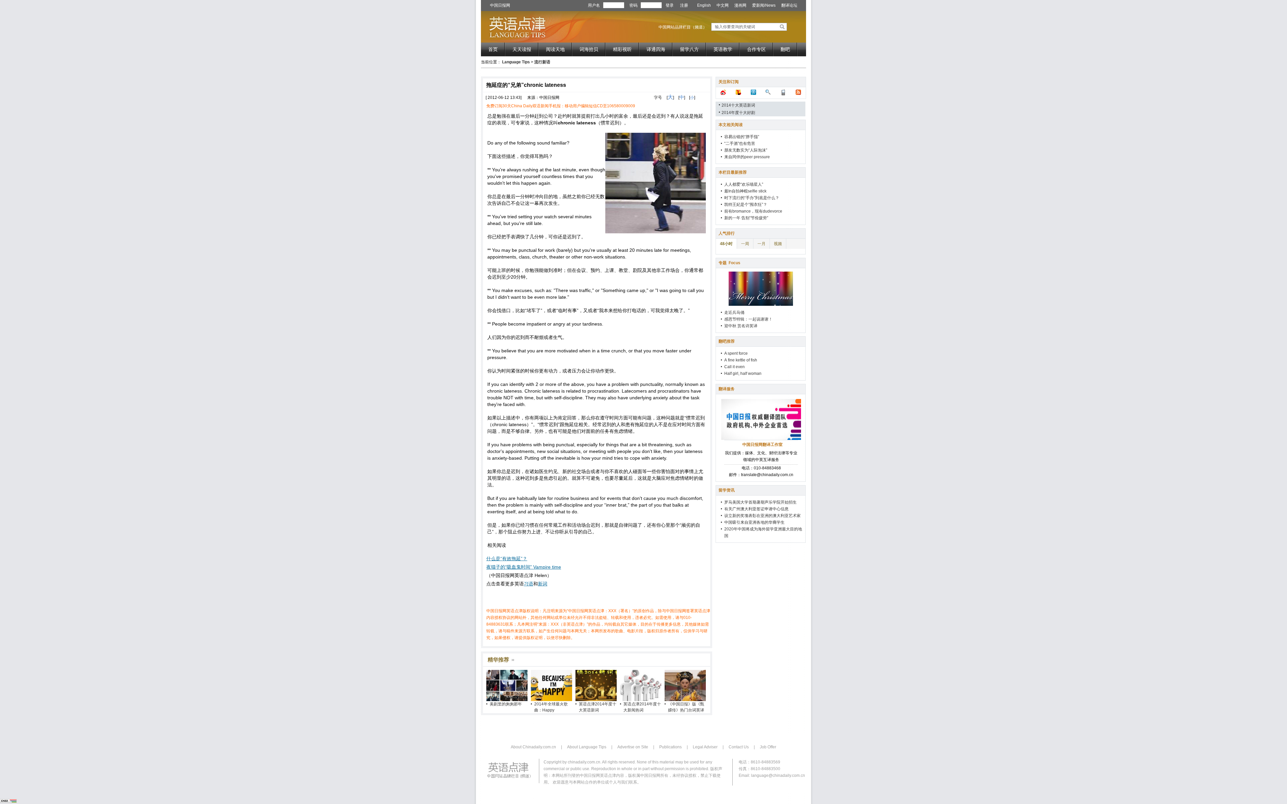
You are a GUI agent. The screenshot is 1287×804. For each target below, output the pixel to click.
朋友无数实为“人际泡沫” (745, 150)
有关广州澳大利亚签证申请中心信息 (756, 509)
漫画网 (740, 5)
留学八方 (689, 49)
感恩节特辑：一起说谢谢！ (748, 319)
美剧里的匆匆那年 (506, 704)
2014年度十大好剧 (738, 112)
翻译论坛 (789, 5)
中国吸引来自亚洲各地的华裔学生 (754, 522)
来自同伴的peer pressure (747, 157)
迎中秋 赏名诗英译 (740, 326)
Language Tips (516, 62)
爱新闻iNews (764, 5)
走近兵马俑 (734, 312)
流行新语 (542, 62)
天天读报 (521, 49)
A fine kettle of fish (740, 360)
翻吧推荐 (727, 341)
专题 (729, 263)
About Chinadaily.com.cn (533, 747)
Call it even (734, 366)
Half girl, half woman (742, 373)
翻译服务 (727, 389)
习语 (528, 583)
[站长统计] (8, 801)
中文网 (723, 5)
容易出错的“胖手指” (741, 136)
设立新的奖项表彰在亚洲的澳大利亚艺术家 (762, 515)
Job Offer (768, 747)
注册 (684, 5)
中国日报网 (500, 5)
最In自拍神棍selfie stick (745, 191)
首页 (493, 49)
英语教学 (723, 49)
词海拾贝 (588, 49)
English (704, 5)
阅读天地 (555, 49)
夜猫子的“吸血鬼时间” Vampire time (523, 567)
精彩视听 (622, 49)
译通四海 (656, 49)
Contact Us (739, 747)
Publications (670, 747)
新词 (542, 583)
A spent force (736, 353)
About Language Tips (586, 747)
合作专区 (756, 49)
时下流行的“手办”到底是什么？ (751, 197)
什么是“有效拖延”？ (506, 558)
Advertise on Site (632, 747)
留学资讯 (727, 490)
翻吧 (785, 49)
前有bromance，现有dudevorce (753, 211)
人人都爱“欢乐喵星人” (743, 184)
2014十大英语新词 (738, 105)
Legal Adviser (705, 747)
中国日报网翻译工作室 (762, 444)
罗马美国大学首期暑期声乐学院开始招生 (760, 502)
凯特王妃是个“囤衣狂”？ (745, 204)
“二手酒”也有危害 (739, 143)
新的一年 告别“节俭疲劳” (746, 218)
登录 (670, 5)
